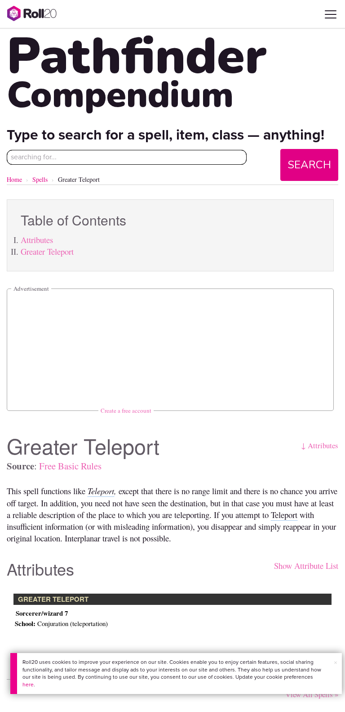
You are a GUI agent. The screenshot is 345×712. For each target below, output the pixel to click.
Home (14, 179)
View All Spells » (311, 694)
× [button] (335, 663)
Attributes (37, 239)
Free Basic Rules (70, 466)
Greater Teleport (47, 251)
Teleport (101, 490)
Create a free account (126, 410)
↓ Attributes (319, 445)
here (28, 684)
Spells (40, 179)
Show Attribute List (306, 565)
